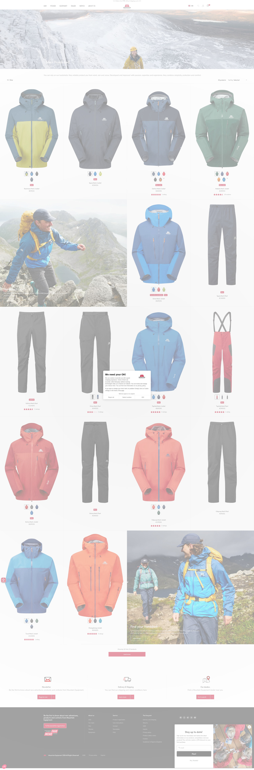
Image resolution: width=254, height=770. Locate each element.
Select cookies (126, 397)
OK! (143, 397)
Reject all (111, 397)
